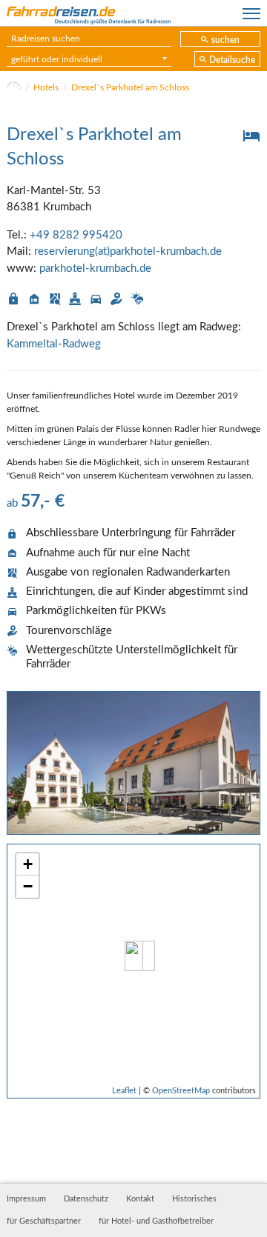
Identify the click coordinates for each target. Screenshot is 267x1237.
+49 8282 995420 (76, 235)
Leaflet (124, 1091)
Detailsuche (232, 60)
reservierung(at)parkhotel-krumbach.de (128, 251)
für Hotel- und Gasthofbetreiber (156, 1221)
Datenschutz (86, 1199)
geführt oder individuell (56, 59)
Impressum (26, 1199)
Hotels (46, 87)
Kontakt (140, 1199)
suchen (225, 40)
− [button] (28, 886)
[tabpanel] (133, 762)
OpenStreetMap (181, 1091)
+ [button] (28, 864)
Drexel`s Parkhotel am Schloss (130, 87)
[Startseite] (14, 87)
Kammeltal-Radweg (54, 344)
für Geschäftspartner (44, 1221)
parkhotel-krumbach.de (95, 268)
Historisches (194, 1199)
